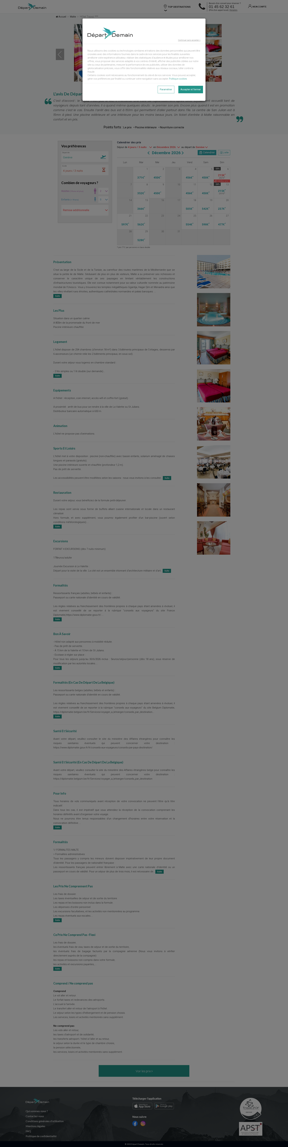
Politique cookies (178, 78)
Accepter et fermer (190, 89)
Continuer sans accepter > (189, 40)
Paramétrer (166, 89)
